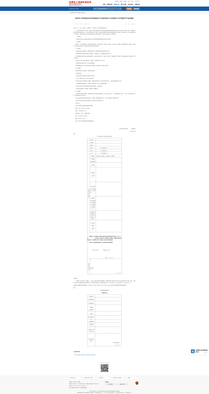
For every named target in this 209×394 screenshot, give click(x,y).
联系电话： (86, 285)
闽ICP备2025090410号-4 (82, 383)
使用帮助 (70, 381)
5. (75, 63)
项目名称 (91, 296)
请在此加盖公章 (117, 342)
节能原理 (93, 172)
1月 (83, 95)
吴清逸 (88, 113)
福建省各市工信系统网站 (117, 377)
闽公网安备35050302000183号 (94, 383)
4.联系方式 (77, 103)
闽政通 (111, 384)
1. (75, 51)
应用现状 (93, 198)
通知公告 (83, 12)
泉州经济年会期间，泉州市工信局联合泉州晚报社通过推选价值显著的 (101, 32)
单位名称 (91, 142)
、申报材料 (78, 68)
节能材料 (113, 156)
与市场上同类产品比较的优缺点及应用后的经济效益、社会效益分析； (89, 86)
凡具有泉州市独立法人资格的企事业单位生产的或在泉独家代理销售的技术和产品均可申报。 (94, 39)
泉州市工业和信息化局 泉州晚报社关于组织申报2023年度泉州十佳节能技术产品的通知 (104, 18)
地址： (109, 285)
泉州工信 (123, 384)
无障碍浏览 (136, 8)
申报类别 (93, 156)
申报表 (110, 136)
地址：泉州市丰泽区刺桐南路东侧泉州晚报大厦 (84, 121)
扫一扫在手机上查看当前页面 (104, 362)
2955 (89, 23)
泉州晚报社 (77, 113)
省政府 (121, 1)
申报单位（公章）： (107, 250)
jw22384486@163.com (108, 93)
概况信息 (109, 4)
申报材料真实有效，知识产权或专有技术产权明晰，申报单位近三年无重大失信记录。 (92, 65)
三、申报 (77, 48)
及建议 (93, 225)
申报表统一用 (78, 280)
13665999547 (80, 115)
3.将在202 (77, 100)
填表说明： (75, 278)
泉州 (99, 30)
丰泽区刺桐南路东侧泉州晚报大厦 (119, 285)
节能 (88, 190)
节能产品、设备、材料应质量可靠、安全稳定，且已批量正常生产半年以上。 (91, 60)
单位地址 (91, 145)
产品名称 (91, 139)
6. (75, 65)
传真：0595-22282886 (82, 385)
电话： (83, 108)
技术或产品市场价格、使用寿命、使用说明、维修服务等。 (87, 88)
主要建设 (91, 307)
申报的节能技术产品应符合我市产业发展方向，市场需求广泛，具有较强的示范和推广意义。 (94, 53)
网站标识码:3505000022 (73, 383)
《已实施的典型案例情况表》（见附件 (83, 83)
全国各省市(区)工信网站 (88, 377)
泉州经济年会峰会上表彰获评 (85, 100)
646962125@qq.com (104, 285)
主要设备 (91, 313)
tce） (92, 325)
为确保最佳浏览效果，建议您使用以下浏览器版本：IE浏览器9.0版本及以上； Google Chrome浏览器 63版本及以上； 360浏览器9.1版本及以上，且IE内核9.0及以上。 (104, 392)
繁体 (129, 1)
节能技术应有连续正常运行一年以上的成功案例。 (85, 63)
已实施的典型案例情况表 (104, 290)
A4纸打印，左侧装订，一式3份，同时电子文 (90, 280)
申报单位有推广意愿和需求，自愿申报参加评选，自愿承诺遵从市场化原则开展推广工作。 (93, 51)
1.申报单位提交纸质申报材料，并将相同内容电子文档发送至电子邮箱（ (89, 93)
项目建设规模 (91, 299)
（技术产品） (97, 238)
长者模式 (129, 8)
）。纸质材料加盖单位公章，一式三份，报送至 (121, 93)
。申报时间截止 (77, 95)
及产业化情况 (92, 200)
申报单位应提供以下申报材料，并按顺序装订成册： (85, 70)
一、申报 (77, 36)
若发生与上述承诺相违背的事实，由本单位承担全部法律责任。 (101, 242)
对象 (80, 36)
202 (86, 32)
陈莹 (110, 282)
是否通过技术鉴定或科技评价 (92, 214)
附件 (74, 133)
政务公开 (116, 4)
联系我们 (74, 381)
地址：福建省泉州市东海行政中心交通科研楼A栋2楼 (78, 387)
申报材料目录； (79, 73)
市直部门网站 (101, 377)
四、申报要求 (78, 91)
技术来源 (93, 165)
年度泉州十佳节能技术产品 (122, 32)
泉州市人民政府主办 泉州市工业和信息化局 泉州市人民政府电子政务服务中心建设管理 (104, 391)
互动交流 (130, 4)
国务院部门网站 (72, 377)
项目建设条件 (91, 303)
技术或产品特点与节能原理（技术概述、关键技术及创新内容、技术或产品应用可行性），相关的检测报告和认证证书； (99, 80)
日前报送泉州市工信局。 (125, 280)
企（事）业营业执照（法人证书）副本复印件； (85, 78)
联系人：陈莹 (78, 108)
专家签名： (92, 268)
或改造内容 (91, 309)
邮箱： (76, 110)
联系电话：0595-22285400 (73, 385)
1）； (95, 75)
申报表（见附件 (91, 75)
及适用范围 (93, 161)
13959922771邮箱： (96, 285)
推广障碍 (93, 223)
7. (75, 88)
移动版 (132, 1)
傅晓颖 (86, 113)
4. (75, 60)
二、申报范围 (78, 41)
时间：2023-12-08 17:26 (79, 23)
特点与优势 (93, 186)
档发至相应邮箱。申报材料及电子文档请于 (107, 280)
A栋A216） (107, 282)
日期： (106, 257)
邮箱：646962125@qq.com (80, 118)
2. (75, 53)
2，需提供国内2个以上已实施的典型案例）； (99, 83)
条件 (80, 48)
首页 (104, 4)
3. (75, 56)
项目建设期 (91, 321)
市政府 (125, 1)
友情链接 (129, 377)
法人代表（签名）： (96, 250)
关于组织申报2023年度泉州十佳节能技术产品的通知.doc (85, 354)
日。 (86, 95)
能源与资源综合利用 (88, 105)
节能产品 (98, 156)
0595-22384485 (87, 108)
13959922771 (85, 115)
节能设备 (108, 156)
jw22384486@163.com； (127, 282)
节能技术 (103, 156)
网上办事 (123, 4)
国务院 (117, 1)
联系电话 (104, 150)
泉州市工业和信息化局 (79, 105)
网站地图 (78, 381)
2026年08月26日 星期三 (74, 8)
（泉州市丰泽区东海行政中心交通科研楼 (97, 282)
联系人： (83, 113)
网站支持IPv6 (137, 1)
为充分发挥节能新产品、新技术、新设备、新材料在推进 (87, 30)
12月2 (119, 280)
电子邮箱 (104, 153)
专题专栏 (137, 4)
